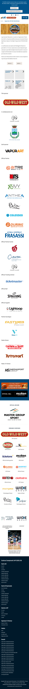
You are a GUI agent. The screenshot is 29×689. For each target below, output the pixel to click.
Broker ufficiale (21, 493)
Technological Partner (7, 493)
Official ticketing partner (8, 460)
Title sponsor (14, 438)
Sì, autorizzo (14, 8)
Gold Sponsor (8, 449)
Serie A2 (9, 63)
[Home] (8, 18)
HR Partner (7, 471)
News (17, 71)
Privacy (26, 681)
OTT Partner (21, 482)
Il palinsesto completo (8, 72)
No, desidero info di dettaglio (14, 11)
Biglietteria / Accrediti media (19, 82)
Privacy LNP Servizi (7, 682)
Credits (24, 682)
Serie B (18, 63)
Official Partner (21, 471)
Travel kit (7, 81)
